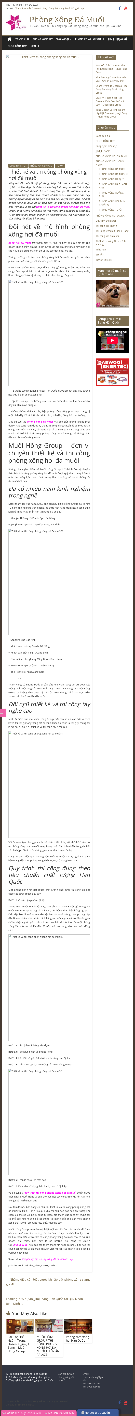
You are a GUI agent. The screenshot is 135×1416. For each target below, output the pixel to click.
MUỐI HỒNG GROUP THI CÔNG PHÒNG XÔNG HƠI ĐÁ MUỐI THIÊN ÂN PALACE (48, 1346)
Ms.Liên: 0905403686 (61, 1413)
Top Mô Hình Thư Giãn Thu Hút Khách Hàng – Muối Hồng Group (111, 69)
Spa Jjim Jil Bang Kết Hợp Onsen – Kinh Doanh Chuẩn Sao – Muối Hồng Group (110, 101)
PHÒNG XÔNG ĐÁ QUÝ (111, 179)
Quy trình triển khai (106, 220)
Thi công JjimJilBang (106, 225)
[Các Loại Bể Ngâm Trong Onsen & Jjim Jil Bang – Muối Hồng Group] (20, 1321)
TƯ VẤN (60, 165)
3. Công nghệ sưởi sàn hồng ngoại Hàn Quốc (29, 1380)
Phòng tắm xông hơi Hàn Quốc (77, 1338)
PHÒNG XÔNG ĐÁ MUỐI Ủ (113, 174)
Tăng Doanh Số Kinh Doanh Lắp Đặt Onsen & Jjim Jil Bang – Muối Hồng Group (111, 113)
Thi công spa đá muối (107, 236)
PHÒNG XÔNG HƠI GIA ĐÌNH (111, 156)
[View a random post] (125, 39)
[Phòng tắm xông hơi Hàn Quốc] (78, 1321)
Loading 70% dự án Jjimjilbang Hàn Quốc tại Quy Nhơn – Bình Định (45, 1301)
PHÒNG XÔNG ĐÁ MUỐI (41, 165)
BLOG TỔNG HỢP (17, 46)
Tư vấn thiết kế (104, 259)
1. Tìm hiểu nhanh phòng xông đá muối (27, 1373)
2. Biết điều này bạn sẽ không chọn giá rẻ (28, 1377)
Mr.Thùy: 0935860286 (28, 1413)
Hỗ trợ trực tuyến (97, 1413)
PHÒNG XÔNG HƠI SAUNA (89, 39)
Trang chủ (22, 39)
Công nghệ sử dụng (106, 146)
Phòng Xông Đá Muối (67, 19)
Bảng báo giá (103, 135)
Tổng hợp (101, 249)
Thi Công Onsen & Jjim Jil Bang (112, 230)
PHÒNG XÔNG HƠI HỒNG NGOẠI (51, 39)
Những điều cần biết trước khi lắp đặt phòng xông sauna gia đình (48, 1281)
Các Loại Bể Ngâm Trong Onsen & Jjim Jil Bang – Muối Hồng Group (18, 1344)
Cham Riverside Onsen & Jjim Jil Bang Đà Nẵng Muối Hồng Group (49, 8)
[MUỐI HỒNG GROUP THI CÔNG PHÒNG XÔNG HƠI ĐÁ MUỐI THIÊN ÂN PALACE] (49, 1321)
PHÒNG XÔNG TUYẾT (110, 209)
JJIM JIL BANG (103, 151)
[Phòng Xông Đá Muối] (16, 17)
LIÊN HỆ (35, 46)
